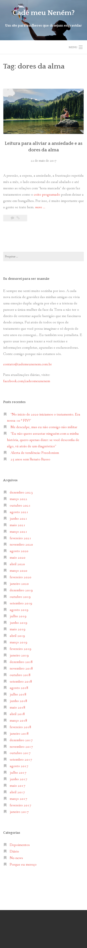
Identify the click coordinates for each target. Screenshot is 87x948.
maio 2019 (17, 629)
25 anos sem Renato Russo (30, 459)
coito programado (47, 194)
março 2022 (18, 499)
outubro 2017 (20, 753)
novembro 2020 (21, 544)
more (40, 208)
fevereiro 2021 (20, 538)
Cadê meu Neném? (43, 13)
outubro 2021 (20, 505)
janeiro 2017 (19, 811)
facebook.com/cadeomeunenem (27, 381)
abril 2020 (17, 564)
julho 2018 (18, 694)
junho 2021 (18, 518)
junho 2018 (18, 701)
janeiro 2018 (19, 733)
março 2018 (18, 720)
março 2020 (18, 570)
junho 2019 (18, 622)
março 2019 (18, 642)
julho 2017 (18, 772)
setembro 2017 (21, 759)
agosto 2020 (19, 551)
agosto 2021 (19, 512)
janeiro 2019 (19, 655)
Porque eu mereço (23, 864)
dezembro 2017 (21, 740)
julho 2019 (18, 616)
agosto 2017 (19, 766)
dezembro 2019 (21, 590)
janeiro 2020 (19, 583)
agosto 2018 (19, 688)
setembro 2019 (21, 603)
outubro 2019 (20, 596)
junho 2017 (18, 779)
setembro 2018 (21, 681)
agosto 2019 (19, 610)
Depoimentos (20, 845)
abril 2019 (17, 635)
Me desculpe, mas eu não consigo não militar (44, 427)
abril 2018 (17, 714)
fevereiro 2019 (20, 649)
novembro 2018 (21, 668)
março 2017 (18, 798)
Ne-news (16, 858)
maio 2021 (17, 525)
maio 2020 (17, 557)
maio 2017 (17, 785)
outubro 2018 (20, 675)
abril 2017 (17, 792)
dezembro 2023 (21, 492)
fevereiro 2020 (20, 577)
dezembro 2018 (21, 662)
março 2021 (18, 531)
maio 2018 (17, 707)
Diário (14, 851)
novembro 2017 (21, 746)
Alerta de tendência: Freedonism (35, 452)
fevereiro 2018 (20, 727)
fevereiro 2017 (20, 805)
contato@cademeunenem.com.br (27, 364)
